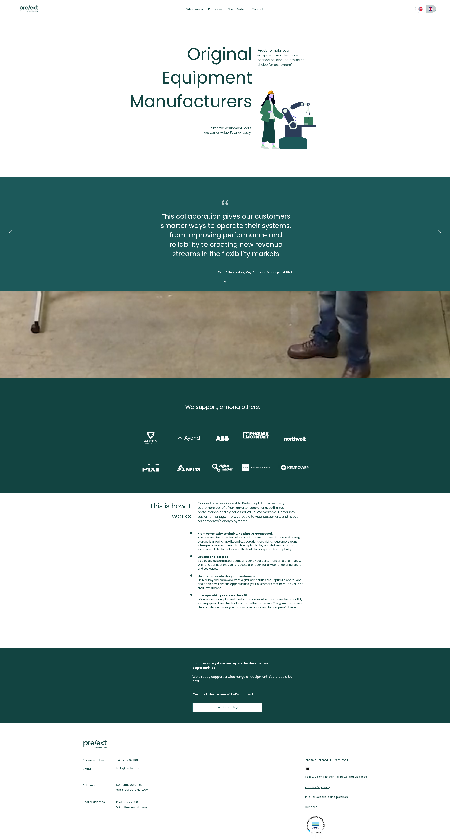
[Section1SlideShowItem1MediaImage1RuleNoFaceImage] (225, 282)
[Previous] (10, 233)
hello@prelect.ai (127, 768)
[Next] (439, 233)
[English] (431, 9)
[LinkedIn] (307, 768)
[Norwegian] (420, 9)
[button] (194, 9)
